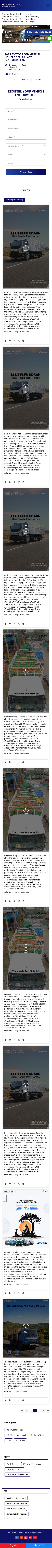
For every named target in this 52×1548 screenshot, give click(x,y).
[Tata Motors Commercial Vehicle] (11, 5)
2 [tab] (24, 39)
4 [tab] (29, 39)
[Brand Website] (35, 1538)
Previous (27, 1410)
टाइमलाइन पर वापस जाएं (14, 199)
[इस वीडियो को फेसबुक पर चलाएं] (26, 246)
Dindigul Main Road (15, 1430)
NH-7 (9, 1440)
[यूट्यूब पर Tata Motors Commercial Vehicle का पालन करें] (30, 1538)
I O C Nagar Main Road (16, 1435)
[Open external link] (38, 34)
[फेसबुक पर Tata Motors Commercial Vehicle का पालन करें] (17, 1538)
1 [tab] (22, 39)
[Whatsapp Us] (49, 38)
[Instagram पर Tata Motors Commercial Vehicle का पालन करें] (26, 1538)
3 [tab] (27, 39)
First (22, 1410)
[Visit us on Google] (21, 1538)
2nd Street (20, 1440)
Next (43, 1410)
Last (48, 1410)
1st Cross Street (37, 1435)
